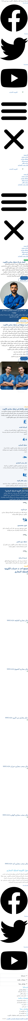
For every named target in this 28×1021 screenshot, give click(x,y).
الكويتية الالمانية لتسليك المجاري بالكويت (17, 1018)
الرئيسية (26, 155)
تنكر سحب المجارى (23, 165)
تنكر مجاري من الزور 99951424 (16, 718)
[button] (14, 125)
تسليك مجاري (24, 159)
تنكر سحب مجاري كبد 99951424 (16, 864)
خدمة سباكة (25, 161)
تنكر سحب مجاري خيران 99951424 (15, 766)
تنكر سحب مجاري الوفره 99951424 (15, 815)
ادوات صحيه (25, 157)
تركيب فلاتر (25, 163)
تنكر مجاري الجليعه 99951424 (17, 620)
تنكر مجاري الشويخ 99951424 (17, 669)
